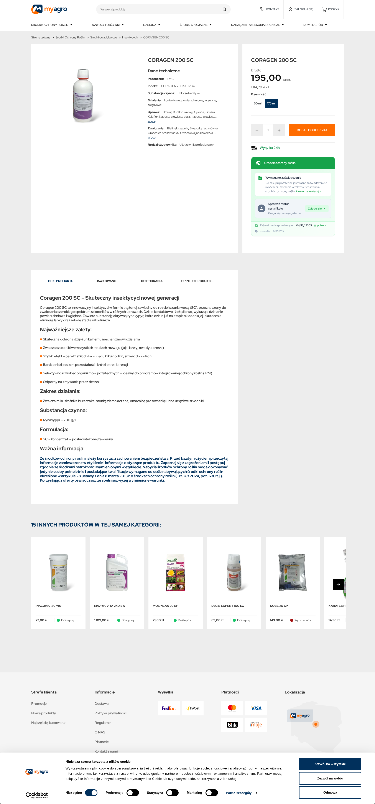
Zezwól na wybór (330, 778)
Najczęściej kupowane (48, 722)
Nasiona (150, 25)
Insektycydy (130, 37)
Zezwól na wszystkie (330, 764)
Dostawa (102, 703)
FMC (170, 79)
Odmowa (330, 792)
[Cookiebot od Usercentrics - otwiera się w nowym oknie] (37, 795)
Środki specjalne (194, 25)
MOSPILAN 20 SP (165, 606)
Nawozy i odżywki (106, 25)
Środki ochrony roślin (50, 25)
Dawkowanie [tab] (106, 281)
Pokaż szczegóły (239, 793)
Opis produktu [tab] (60, 281)
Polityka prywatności (111, 713)
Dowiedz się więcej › (308, 191)
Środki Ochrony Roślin (70, 37)
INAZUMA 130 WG (48, 606)
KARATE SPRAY (340, 606)
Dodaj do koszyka (312, 130)
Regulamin (103, 722)
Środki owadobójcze (103, 37)
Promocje (39, 703)
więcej (152, 121)
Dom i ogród (313, 25)
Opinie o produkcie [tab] (197, 281)
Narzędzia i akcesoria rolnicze (255, 25)
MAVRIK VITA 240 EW (109, 606)
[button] (330, 9)
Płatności (102, 742)
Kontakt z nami (106, 751)
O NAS (100, 732)
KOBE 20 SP (279, 606)
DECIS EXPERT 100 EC (227, 606)
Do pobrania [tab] (152, 281)
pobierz (321, 225)
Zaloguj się (315, 208)
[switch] (133, 792)
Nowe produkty (43, 713)
